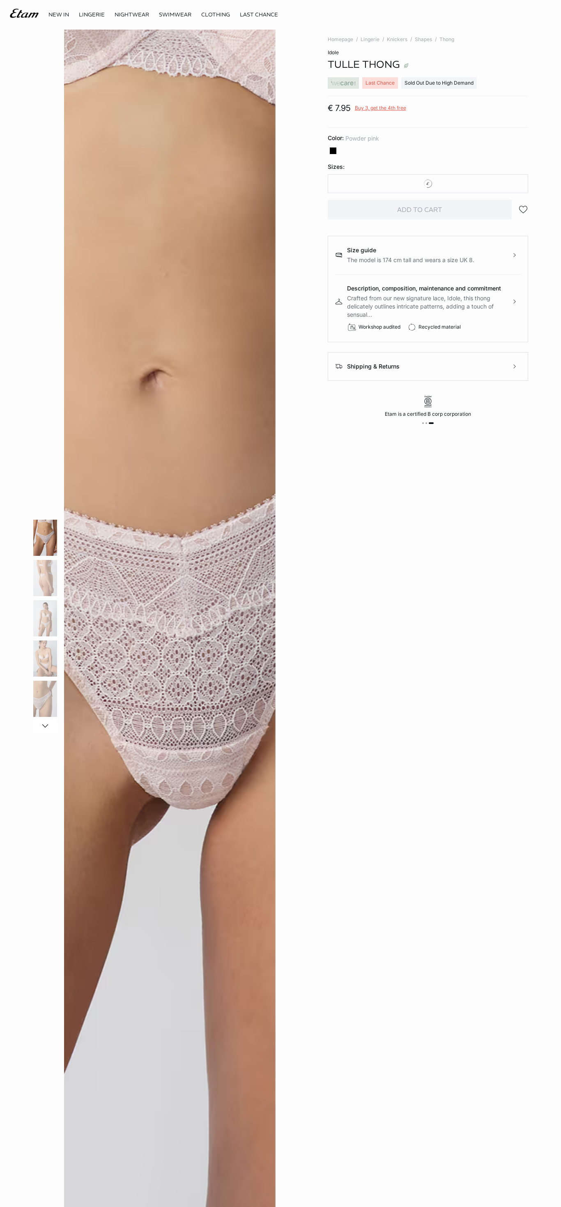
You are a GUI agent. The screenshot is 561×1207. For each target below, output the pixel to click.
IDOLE (333, 52)
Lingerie (370, 39)
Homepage (340, 39)
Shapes (423, 39)
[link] (58, 15)
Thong (446, 39)
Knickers (397, 39)
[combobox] (428, 183)
